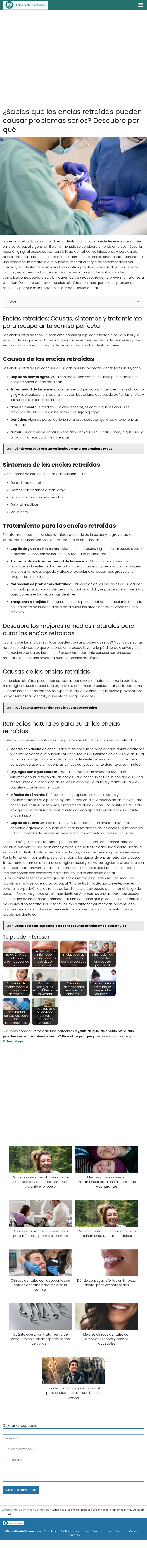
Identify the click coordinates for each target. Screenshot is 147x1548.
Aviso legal (51, 1531)
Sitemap (120, 1531)
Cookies (134, 1531)
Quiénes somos (102, 1531)
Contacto (73, 1535)
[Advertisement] (73, 59)
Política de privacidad (75, 1531)
